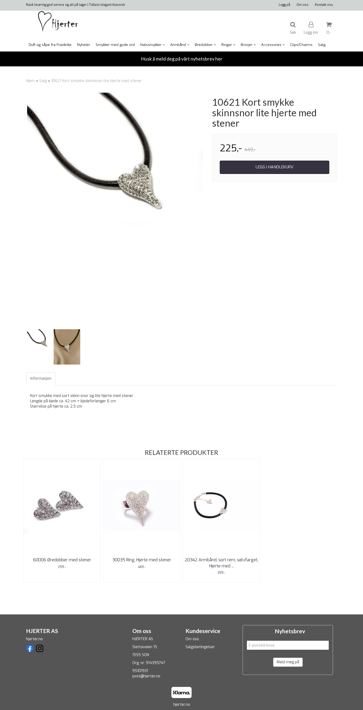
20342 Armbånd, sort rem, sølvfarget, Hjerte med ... (221, 562)
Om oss (303, 5)
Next (211, 210)
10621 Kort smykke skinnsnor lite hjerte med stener (96, 80)
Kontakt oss (324, 5)
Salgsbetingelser (200, 646)
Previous (19, 210)
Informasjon (40, 378)
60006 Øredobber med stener (62, 560)
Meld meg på (288, 662)
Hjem (30, 80)
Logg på (284, 5)
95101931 (140, 670)
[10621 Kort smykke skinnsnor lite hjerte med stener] (115, 159)
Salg (43, 80)
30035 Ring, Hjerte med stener (141, 560)
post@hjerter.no (146, 676)
